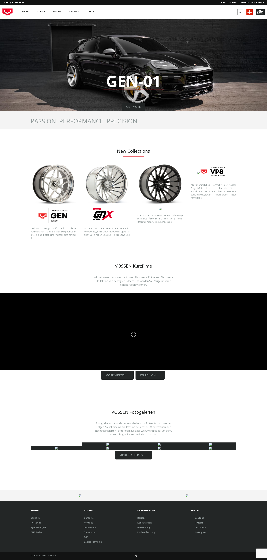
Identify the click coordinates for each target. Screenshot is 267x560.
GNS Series (36, 532)
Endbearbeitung (146, 532)
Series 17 (35, 517)
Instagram (200, 532)
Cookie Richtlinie (93, 541)
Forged (56, 11)
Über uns (73, 11)
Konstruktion (144, 522)
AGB (86, 537)
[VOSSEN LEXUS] (159, 448)
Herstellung (143, 527)
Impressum (90, 527)
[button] (6, 65)
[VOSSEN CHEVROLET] (159, 444)
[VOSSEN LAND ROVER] (108, 448)
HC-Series (36, 522)
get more (133, 107)
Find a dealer (229, 2)
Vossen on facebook (253, 2)
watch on (148, 375)
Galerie (40, 11)
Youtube (199, 517)
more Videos (116, 375)
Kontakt (88, 522)
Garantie (88, 517)
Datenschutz (91, 532)
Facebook (200, 527)
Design (141, 517)
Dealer (90, 11)
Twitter (198, 522)
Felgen (25, 11)
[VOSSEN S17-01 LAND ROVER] (108, 444)
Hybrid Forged (38, 527)
